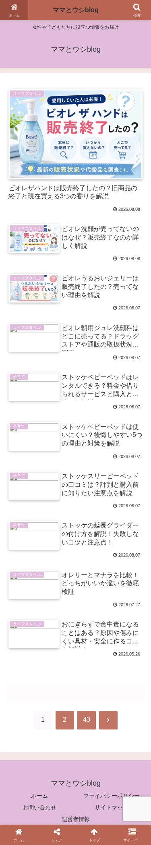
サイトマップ (111, 807)
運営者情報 (76, 819)
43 (86, 719)
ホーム (39, 795)
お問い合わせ (39, 807)
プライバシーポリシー (111, 795)
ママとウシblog (76, 9)
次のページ (75, 692)
